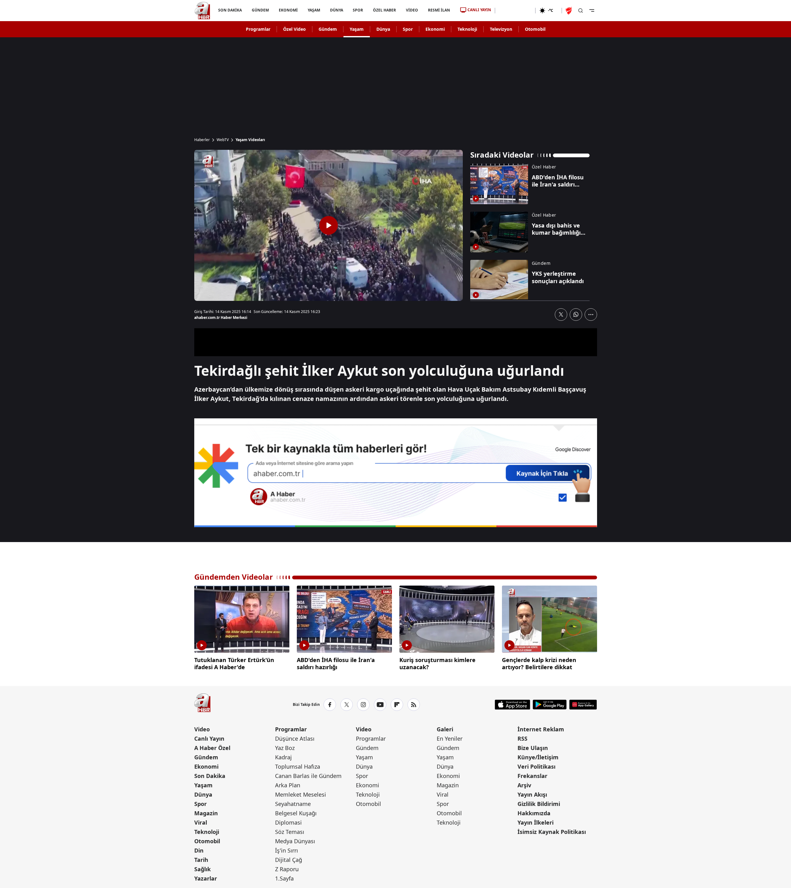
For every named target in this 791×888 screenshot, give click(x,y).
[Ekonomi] (515, 10)
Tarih (201, 859)
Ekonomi (435, 29)
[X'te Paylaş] (561, 314)
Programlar (258, 29)
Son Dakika (209, 776)
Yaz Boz (285, 748)
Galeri (445, 729)
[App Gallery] (583, 705)
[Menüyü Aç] (592, 10)
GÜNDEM (260, 10)
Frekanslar (532, 776)
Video (202, 729)
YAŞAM (313, 10)
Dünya (383, 29)
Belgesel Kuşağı (296, 813)
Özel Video (294, 29)
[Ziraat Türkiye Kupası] (569, 11)
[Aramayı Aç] (580, 10)
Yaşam (357, 29)
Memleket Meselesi (300, 794)
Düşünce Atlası (295, 738)
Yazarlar (205, 878)
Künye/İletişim (538, 757)
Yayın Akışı (532, 794)
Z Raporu (287, 869)
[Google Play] (550, 705)
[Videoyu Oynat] (328, 225)
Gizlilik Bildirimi (538, 803)
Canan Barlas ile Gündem (308, 776)
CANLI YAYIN (479, 9)
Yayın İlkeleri (535, 822)
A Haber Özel (212, 748)
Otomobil (535, 29)
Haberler (202, 139)
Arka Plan (287, 785)
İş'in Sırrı (286, 850)
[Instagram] (363, 704)
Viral (200, 822)
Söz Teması (289, 831)
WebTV (223, 139)
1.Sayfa (284, 878)
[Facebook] (330, 704)
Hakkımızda (533, 813)
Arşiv (524, 785)
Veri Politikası (536, 766)
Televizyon (501, 29)
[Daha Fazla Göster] (591, 314)
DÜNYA (336, 10)
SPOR (358, 10)
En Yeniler (449, 738)
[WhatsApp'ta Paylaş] (576, 314)
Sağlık (202, 869)
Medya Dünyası (295, 841)
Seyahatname (293, 803)
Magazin (206, 813)
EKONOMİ (287, 10)
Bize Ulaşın (532, 748)
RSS (522, 738)
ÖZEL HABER (384, 10)
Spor (408, 29)
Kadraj (283, 757)
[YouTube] (380, 704)
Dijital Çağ (288, 859)
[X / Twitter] (346, 704)
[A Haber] (202, 10)
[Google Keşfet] (395, 472)
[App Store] (512, 705)
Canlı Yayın (209, 738)
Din (199, 850)
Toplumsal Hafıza (297, 766)
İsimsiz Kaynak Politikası (551, 831)
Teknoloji (467, 29)
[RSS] (413, 704)
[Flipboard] (397, 704)
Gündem (328, 29)
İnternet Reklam (540, 729)
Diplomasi (288, 822)
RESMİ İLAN (439, 10)
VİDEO (412, 10)
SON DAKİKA (230, 10)
